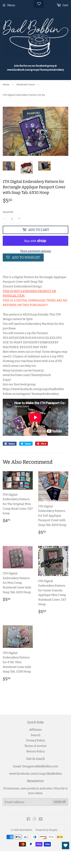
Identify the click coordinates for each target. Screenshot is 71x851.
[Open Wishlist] (65, 845)
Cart (65, 5)
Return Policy (35, 751)
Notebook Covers (25, 84)
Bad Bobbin (26, 830)
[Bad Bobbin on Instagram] (34, 819)
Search (35, 735)
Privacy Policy (35, 740)
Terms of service (35, 746)
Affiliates (35, 729)
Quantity (8, 212)
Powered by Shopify (47, 830)
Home (6, 84)
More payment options (35, 251)
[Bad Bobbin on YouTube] (41, 819)
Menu (11, 5)
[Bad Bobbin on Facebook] (28, 819)
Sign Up (60, 802)
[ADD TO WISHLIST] (30, 474)
